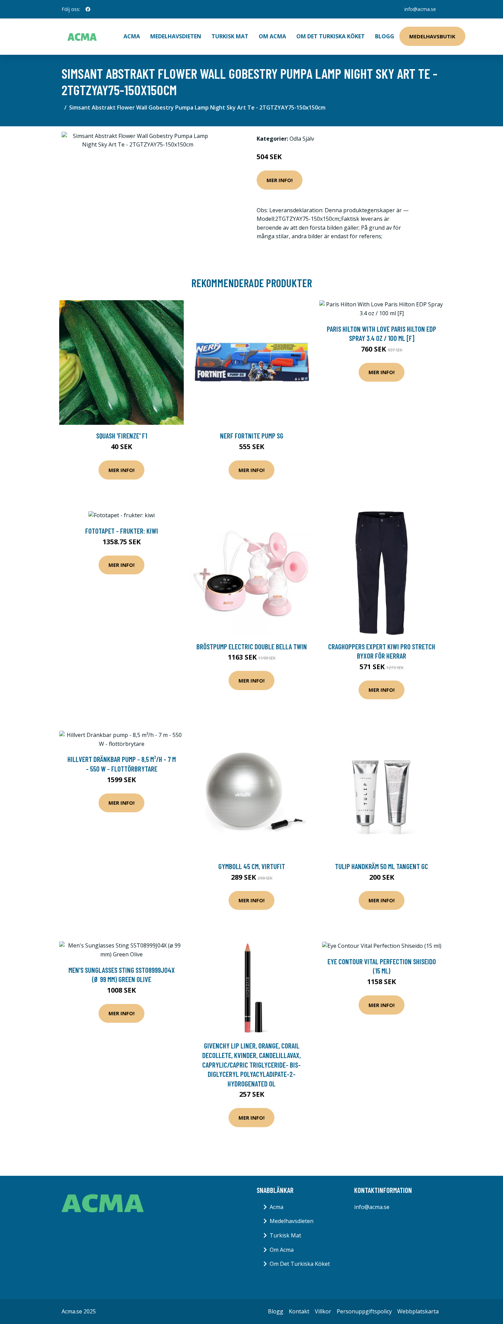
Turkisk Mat (229, 36)
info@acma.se (420, 9)
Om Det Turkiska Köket (330, 36)
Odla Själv (301, 138)
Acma (276, 1207)
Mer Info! (280, 180)
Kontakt (299, 1311)
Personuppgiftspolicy (364, 1311)
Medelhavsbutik (432, 36)
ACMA (132, 36)
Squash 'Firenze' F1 (121, 435)
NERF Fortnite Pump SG (251, 435)
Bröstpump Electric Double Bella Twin (251, 646)
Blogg (384, 36)
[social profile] (88, 9)
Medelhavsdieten (175, 36)
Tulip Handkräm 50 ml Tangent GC (381, 866)
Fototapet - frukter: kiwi (121, 530)
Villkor (323, 1311)
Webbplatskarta (418, 1311)
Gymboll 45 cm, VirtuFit (251, 866)
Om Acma (272, 36)
